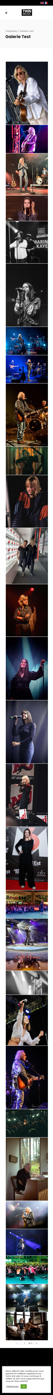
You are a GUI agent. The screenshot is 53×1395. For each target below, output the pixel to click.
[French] (46, 3)
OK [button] (23, 1386)
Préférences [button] (12, 1386)
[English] (42, 3)
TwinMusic (11, 31)
